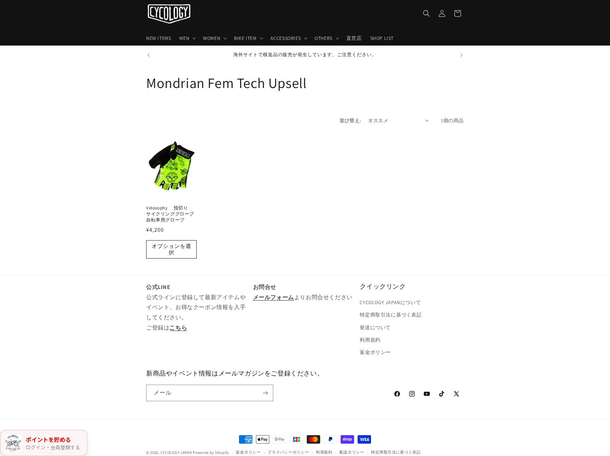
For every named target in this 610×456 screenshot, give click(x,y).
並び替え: (350, 120)
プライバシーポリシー (288, 452)
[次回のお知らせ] (461, 55)
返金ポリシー (375, 352)
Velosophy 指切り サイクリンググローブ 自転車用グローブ (171, 214)
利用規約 (370, 340)
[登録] (265, 393)
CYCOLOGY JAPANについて (390, 302)
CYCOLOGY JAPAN (176, 452)
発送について (375, 327)
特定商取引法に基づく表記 (390, 315)
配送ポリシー (352, 452)
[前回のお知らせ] (148, 55)
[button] (187, 38)
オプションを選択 (171, 249)
